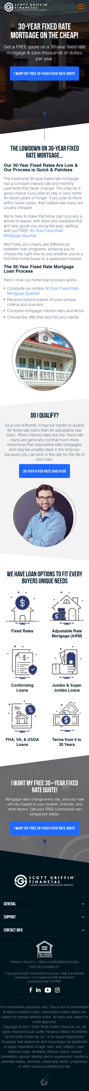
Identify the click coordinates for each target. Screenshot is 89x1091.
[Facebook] (30, 990)
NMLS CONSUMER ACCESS (59, 962)
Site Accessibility (44, 967)
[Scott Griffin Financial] (44, 881)
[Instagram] (57, 990)
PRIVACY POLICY (22, 962)
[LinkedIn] (38, 990)
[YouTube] (48, 990)
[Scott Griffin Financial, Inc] (26, 7)
